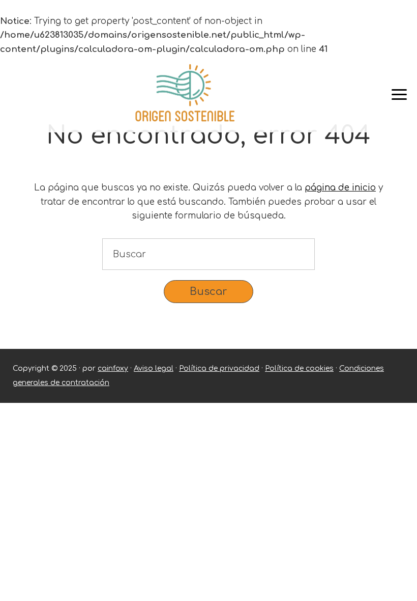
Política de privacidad (219, 368)
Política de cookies (299, 368)
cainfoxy (113, 368)
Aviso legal (153, 368)
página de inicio (340, 188)
